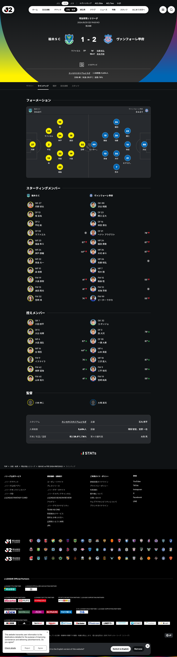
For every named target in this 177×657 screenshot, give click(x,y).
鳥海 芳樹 (100, 54)
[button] (163, 9)
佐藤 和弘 (100, 51)
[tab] (30, 86)
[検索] (171, 9)
